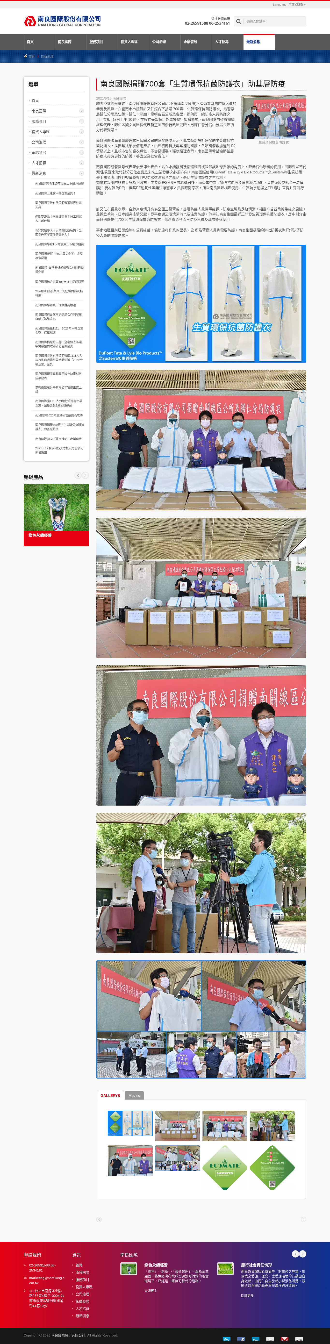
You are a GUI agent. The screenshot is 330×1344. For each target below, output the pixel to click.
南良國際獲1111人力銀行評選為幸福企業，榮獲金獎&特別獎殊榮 (58, 403)
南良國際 (65, 41)
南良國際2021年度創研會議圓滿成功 (59, 415)
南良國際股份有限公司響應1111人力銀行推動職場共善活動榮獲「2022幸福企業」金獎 (59, 360)
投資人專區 (129, 41)
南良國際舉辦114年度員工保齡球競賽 (59, 244)
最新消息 (253, 41)
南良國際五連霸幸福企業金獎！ (55, 193)
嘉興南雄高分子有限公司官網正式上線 (58, 390)
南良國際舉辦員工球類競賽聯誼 (55, 305)
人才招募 (222, 41)
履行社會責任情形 (256, 1265)
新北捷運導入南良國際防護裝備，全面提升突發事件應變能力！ (58, 232)
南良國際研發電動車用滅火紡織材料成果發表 (58, 376)
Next (78, 475)
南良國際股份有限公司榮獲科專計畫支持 (58, 205)
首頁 (30, 41)
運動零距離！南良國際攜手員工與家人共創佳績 (58, 219)
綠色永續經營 (40, 535)
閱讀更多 (150, 1291)
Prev (85, 475)
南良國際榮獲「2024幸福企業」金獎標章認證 (59, 256)
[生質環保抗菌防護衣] (273, 117)
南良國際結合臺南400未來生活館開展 (59, 282)
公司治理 (159, 41)
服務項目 (96, 41)
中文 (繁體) (296, 4)
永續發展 (190, 41)
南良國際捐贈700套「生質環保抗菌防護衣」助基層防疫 (59, 427)
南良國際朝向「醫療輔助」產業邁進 (58, 439)
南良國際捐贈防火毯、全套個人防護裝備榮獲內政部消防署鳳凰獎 (58, 344)
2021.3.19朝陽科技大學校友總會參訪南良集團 (59, 450)
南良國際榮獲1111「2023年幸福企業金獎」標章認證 (59, 331)
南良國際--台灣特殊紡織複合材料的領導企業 (59, 270)
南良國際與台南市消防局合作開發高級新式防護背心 (58, 317)
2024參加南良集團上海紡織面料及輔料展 (59, 293)
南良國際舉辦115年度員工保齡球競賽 (59, 183)
